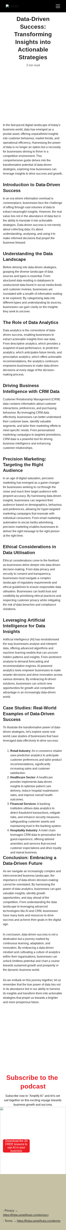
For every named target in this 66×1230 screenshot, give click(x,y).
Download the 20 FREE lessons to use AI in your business (16, 1145)
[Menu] (58, 6)
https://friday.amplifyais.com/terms (38, 1220)
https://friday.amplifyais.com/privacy (26, 1215)
